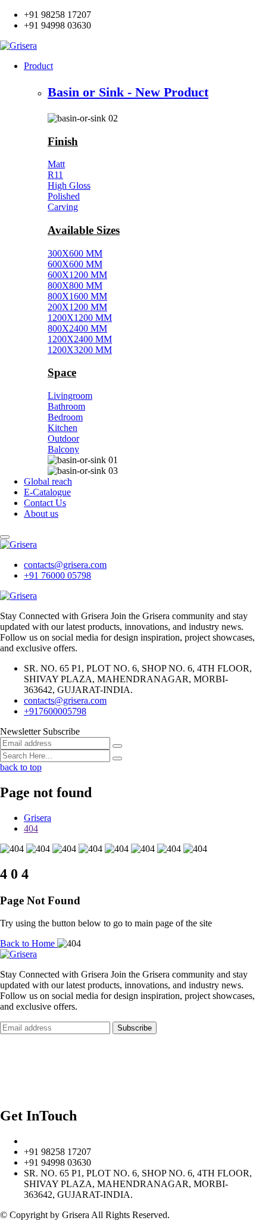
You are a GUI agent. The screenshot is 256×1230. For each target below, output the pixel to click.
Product (38, 66)
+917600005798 (55, 711)
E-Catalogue (47, 492)
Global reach (48, 481)
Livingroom (70, 396)
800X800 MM (75, 285)
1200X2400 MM (80, 339)
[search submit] (117, 758)
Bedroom (65, 417)
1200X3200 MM (80, 350)
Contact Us (45, 503)
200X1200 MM (77, 307)
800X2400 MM (77, 328)
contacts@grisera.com (65, 565)
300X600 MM (75, 253)
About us (41, 513)
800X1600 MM (77, 296)
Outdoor (63, 438)
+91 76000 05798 (57, 575)
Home (11, 1069)
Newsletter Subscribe (40, 731)
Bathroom (66, 406)
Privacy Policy (27, 1090)
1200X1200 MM (80, 318)
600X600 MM (75, 264)
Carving (63, 207)
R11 (55, 175)
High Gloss (69, 185)
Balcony (63, 449)
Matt (56, 164)
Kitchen (62, 428)
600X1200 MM (77, 275)
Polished (64, 196)
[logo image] (18, 544)
